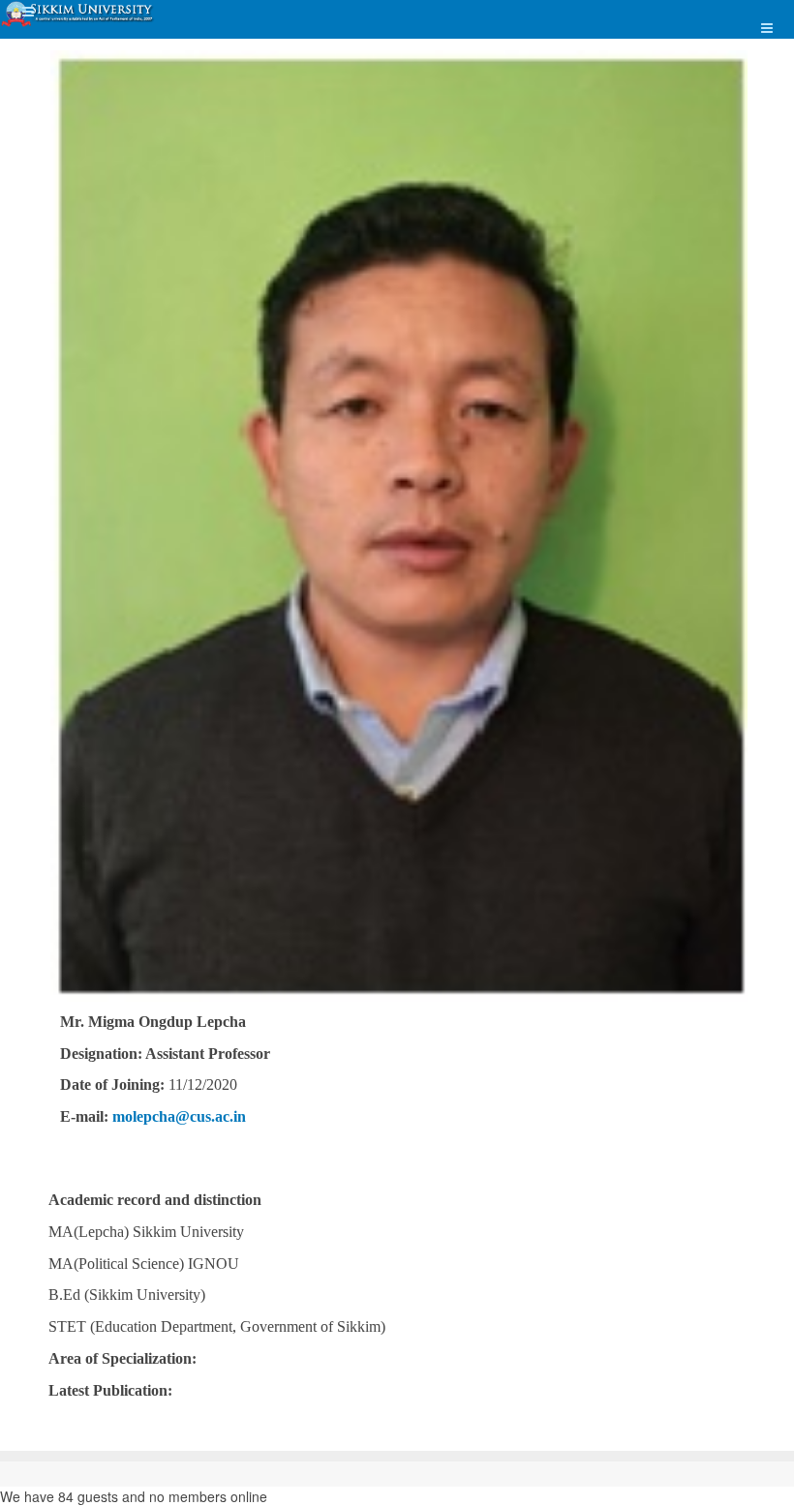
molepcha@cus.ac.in (179, 1116)
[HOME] (78, 14)
